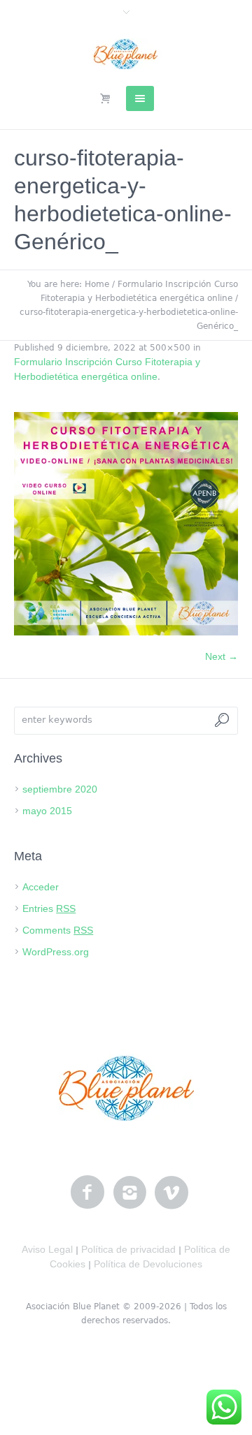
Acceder (40, 886)
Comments (57, 930)
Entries (49, 908)
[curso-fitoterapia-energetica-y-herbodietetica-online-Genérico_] (126, 523)
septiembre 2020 (59, 789)
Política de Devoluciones (148, 1264)
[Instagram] (129, 1192)
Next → (221, 656)
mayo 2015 (47, 810)
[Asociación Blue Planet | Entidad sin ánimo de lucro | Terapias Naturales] (126, 53)
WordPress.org (55, 951)
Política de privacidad (128, 1249)
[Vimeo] (171, 1192)
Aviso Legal (47, 1249)
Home (97, 284)
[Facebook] (87, 1192)
